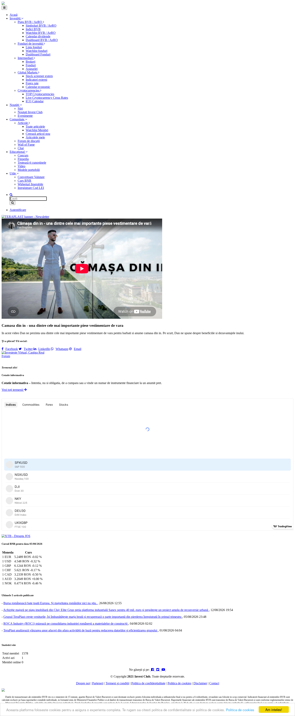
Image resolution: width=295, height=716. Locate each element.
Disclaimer (200, 683)
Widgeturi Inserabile (30, 184)
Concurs (23, 155)
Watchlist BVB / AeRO (41, 32)
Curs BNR (24, 180)
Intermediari (26, 58)
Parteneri (97, 683)
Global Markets (28, 72)
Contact (214, 683)
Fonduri (31, 65)
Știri (20, 108)
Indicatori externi (36, 79)
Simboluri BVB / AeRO (41, 25)
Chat (21, 148)
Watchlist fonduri (36, 50)
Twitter (28, 349)
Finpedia (23, 159)
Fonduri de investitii (31, 43)
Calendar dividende (38, 36)
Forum (6, 356)
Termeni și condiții (117, 683)
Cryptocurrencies (29, 90)
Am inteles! (273, 709)
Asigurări (32, 69)
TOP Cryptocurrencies (40, 94)
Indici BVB (33, 29)
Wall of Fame (26, 144)
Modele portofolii (29, 169)
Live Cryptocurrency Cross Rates (47, 97)
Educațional (17, 151)
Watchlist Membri (37, 130)
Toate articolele (35, 126)
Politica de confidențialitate (148, 683)
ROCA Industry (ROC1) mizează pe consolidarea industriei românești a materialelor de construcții (65, 623)
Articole (23, 123)
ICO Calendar (35, 101)
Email (77, 349)
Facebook (11, 349)
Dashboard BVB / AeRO (42, 40)
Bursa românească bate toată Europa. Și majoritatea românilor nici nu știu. (50, 603)
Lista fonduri (34, 47)
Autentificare (18, 210)
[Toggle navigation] (4, 8)
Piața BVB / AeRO (30, 22)
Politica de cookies (240, 709)
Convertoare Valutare (31, 177)
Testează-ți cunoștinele (32, 162)
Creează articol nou (38, 133)
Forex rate (32, 83)
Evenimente (25, 115)
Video (21, 166)
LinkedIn (44, 349)
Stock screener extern (39, 76)
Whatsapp (62, 349)
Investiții (15, 18)
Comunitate (17, 119)
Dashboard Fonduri (38, 54)
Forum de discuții (29, 141)
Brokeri (30, 61)
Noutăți (15, 105)
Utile (13, 173)
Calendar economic (38, 87)
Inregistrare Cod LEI (31, 188)
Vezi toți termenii (13, 389)
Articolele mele (35, 137)
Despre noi (83, 683)
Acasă (13, 14)
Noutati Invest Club (30, 112)
